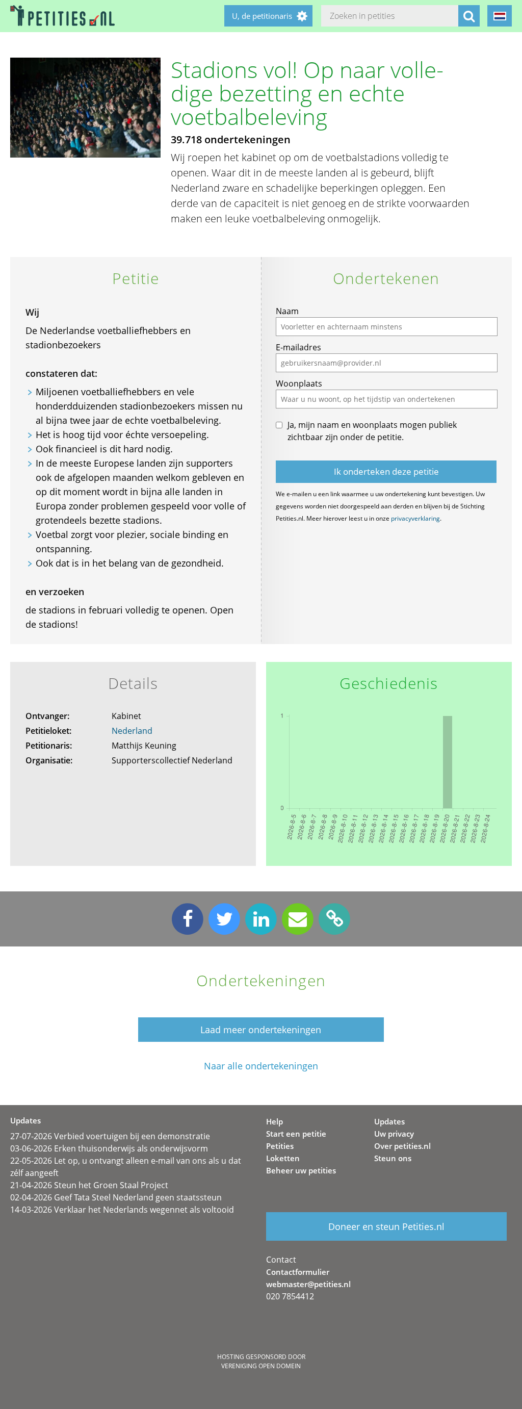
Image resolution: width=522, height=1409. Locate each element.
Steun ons (392, 1158)
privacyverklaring (415, 518)
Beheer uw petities (301, 1170)
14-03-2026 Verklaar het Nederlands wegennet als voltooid (122, 1209)
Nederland (132, 730)
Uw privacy (394, 1134)
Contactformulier (297, 1272)
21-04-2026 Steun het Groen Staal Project (89, 1185)
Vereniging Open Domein (261, 1366)
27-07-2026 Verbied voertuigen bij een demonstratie (110, 1136)
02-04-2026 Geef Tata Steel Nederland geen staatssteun (116, 1197)
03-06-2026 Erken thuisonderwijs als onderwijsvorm (109, 1148)
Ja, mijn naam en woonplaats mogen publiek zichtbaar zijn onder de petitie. (372, 431)
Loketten (283, 1158)
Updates (389, 1121)
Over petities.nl (402, 1146)
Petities (280, 1146)
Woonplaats (299, 383)
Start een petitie (296, 1134)
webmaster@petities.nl (308, 1284)
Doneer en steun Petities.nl (386, 1226)
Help (274, 1121)
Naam (287, 311)
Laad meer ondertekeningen (260, 1029)
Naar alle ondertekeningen (261, 1066)
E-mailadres (298, 347)
